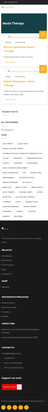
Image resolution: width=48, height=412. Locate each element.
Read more (10, 62)
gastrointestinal (26, 177)
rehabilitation (32, 202)
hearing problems (10, 182)
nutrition (7, 197)
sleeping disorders (11, 206)
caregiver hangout (34, 158)
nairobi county (26, 192)
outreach (7, 202)
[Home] (5, 229)
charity (6, 163)
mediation (7, 187)
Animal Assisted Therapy (13, 148)
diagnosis (18, 163)
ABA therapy (8, 144)
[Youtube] (26, 407)
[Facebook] (3, 407)
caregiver (17, 158)
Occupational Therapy (25, 197)
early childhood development (15, 168)
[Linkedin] (20, 407)
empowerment (8, 177)
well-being (18, 216)
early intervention (11, 173)
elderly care (36, 173)
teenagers (7, 211)
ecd (24, 173)
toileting (32, 211)
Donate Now (9, 387)
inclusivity (27, 182)
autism (6, 158)
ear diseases (32, 163)
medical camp (21, 187)
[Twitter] (9, 407)
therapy (19, 211)
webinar (6, 216)
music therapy (9, 192)
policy (18, 202)
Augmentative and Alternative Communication (22, 153)
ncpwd (40, 192)
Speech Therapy (30, 206)
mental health (37, 187)
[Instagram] (15, 407)
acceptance (23, 144)
